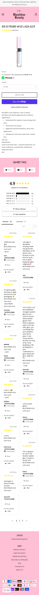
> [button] (26, 520)
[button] (6, 272)
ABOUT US (19, 570)
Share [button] (8, 265)
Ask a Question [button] (20, 214)
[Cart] (36, 14)
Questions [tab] (19, 221)
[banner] (19, 14)
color (4, 82)
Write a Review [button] (20, 209)
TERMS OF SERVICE (19, 556)
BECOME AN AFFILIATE (19, 560)
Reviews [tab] (5, 221)
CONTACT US (19, 567)
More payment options (19, 107)
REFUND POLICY (19, 553)
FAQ (19, 563)
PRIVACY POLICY (20, 550)
